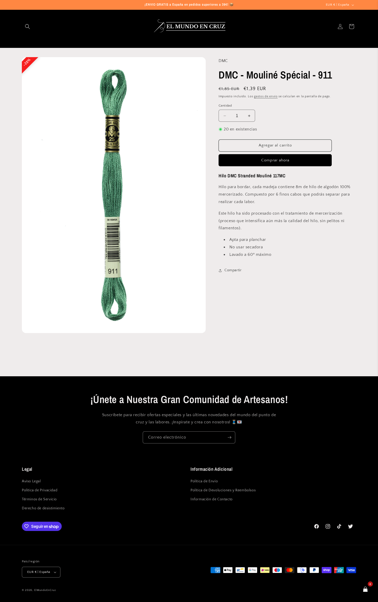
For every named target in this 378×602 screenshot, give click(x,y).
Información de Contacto (212, 499)
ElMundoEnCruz (45, 590)
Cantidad (225, 105)
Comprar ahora (275, 160)
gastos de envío (266, 96)
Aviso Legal (31, 481)
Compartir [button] (232, 270)
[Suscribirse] (229, 437)
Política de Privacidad (39, 490)
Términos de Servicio (39, 499)
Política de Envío (204, 481)
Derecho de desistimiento (43, 508)
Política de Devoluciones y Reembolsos (223, 490)
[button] (27, 26)
